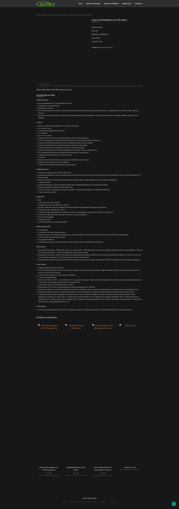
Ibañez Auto (126, 3)
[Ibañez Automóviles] (50, 3)
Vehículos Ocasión (93, 3)
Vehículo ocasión (47, 15)
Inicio (80, 3)
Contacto (138, 3)
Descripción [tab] (44, 84)
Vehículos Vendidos (111, 3)
